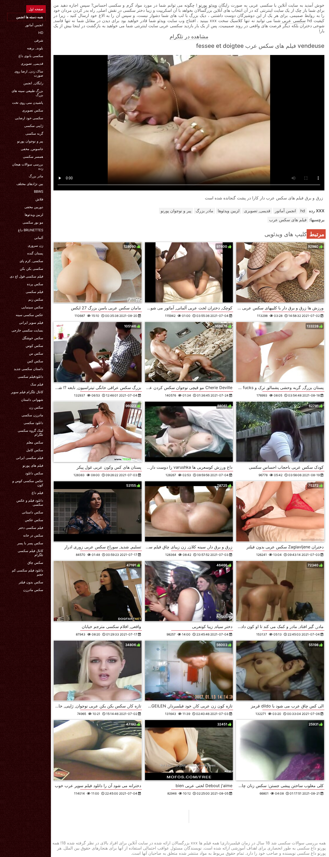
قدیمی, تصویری (32, 63)
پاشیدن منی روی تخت (27, 102)
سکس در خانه (33, 535)
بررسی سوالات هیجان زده (27, 166)
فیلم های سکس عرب (288, 219)
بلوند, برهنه (35, 48)
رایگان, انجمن (33, 83)
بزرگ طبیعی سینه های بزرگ (27, 93)
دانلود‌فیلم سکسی (30, 376)
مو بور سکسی (33, 222)
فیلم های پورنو (33, 465)
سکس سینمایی (32, 307)
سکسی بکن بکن (31, 268)
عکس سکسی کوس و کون (27, 483)
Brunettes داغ (30, 230)
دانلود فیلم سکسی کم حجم (27, 572)
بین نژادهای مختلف (29, 184)
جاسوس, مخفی (32, 149)
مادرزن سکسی (32, 415)
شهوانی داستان (32, 400)
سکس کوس (34, 346)
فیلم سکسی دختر (30, 528)
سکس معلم (34, 442)
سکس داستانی (32, 512)
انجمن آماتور (34, 25)
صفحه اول (36, 9)
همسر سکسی (33, 156)
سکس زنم (35, 299)
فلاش (39, 199)
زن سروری (35, 245)
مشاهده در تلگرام (189, 36)
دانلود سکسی (33, 423)
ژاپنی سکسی (33, 126)
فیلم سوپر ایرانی (31, 322)
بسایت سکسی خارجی (27, 330)
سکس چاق (35, 562)
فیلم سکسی (34, 292)
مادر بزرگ (36, 176)
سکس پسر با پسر (30, 543)
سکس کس (35, 361)
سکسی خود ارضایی (29, 118)
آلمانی (38, 238)
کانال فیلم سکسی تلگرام (30, 553)
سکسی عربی (292, 20)
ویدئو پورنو (207, 5)
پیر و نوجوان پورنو (30, 141)
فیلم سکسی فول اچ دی (26, 276)
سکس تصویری (32, 110)
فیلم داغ (37, 493)
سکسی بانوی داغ (31, 56)
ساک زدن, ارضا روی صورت (28, 73)
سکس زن (36, 407)
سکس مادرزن (33, 590)
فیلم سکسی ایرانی (29, 458)
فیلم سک (36, 384)
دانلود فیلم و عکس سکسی (29, 502)
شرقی (38, 40)
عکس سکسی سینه (29, 315)
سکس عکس (34, 520)
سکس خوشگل (32, 338)
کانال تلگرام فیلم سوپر (27, 392)
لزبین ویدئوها (34, 215)
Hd (40, 33)
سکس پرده (35, 284)
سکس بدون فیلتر (31, 582)
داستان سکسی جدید (28, 369)
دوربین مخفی (33, 207)
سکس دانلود (34, 473)
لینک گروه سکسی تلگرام (30, 432)
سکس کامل (34, 450)
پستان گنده (35, 253)
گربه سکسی (34, 133)
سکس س (36, 353)
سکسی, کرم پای (31, 261)
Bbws (38, 191)
